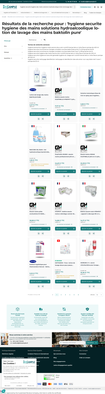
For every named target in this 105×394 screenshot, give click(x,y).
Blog (85, 12)
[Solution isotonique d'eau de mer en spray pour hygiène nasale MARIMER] (91, 77)
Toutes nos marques (95, 12)
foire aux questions (23, 337)
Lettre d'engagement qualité (63, 365)
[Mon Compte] (94, 7)
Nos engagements (59, 361)
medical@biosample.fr (88, 1)
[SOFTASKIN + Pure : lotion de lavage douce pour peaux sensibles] (65, 248)
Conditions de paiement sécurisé (38, 357)
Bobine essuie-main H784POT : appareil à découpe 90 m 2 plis (91, 213)
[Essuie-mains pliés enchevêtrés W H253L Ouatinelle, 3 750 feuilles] (40, 191)
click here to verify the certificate (50, 393)
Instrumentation (25, 12)
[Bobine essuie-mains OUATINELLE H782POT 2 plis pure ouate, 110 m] (65, 77)
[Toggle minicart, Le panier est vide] (101, 7)
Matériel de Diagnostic (40, 12)
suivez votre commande (35, 337)
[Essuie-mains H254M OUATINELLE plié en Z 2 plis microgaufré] (91, 134)
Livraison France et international (38, 354)
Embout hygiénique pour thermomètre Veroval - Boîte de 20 (39, 266)
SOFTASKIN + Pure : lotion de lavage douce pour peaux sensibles (65, 264)
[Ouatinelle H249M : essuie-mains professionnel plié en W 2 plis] (65, 134)
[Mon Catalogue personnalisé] (98, 7)
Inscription (90, 342)
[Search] (75, 7)
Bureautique (76, 12)
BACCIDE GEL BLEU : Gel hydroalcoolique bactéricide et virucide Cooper (39, 151)
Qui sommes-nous (59, 354)
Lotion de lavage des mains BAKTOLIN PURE (39, 96)
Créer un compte (84, 357)
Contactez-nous (85, 7)
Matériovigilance (33, 365)
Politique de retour (34, 361)
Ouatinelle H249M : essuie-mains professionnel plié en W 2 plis (65, 156)
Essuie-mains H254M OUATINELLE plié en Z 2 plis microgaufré (90, 156)
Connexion (82, 354)
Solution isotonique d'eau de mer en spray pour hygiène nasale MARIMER (90, 94)
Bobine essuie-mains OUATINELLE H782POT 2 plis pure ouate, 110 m (64, 98)
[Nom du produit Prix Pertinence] (35, 40)
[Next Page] (78, 294)
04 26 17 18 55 (72, 1)
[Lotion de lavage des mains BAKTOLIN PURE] (40, 77)
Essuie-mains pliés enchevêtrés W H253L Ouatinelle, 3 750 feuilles (38, 213)
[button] (13, 40)
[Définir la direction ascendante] (44, 39)
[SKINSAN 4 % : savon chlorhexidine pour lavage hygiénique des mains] (91, 248)
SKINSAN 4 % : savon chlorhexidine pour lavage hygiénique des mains (89, 264)
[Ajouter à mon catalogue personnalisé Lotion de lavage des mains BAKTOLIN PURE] (38, 119)
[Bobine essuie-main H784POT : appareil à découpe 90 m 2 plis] (91, 191)
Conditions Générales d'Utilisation (13, 357)
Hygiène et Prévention (10, 12)
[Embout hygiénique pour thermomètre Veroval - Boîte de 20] (40, 248)
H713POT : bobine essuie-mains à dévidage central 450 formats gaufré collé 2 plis (65, 213)
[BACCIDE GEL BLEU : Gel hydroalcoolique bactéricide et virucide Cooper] (40, 134)
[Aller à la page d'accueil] (8, 7)
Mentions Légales (7, 354)
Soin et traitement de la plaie (60, 12)
